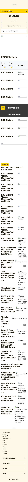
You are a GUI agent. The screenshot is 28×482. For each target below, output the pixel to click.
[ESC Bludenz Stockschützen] (22, 241)
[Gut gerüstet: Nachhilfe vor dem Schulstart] (21, 310)
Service (4, 468)
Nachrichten (6, 432)
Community (6, 463)
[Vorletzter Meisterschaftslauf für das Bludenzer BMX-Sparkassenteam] (21, 414)
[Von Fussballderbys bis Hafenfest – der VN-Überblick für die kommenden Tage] (22, 277)
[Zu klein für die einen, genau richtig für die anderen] (22, 299)
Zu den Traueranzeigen (14, 114)
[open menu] (26, 11)
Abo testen (5, 11)
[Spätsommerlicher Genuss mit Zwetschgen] (21, 264)
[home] (14, 11)
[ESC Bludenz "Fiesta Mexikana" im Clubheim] (22, 176)
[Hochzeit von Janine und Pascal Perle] (14, 152)
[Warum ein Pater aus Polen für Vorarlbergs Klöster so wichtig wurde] (22, 252)
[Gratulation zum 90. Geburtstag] (22, 290)
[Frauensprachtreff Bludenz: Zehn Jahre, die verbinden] (21, 376)
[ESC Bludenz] (14, 44)
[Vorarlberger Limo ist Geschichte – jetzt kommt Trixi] (22, 355)
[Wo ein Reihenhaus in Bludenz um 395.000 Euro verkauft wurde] (22, 343)
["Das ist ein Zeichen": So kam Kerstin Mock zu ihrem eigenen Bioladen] (19, 321)
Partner (4, 473)
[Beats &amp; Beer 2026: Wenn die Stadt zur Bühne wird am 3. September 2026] (22, 333)
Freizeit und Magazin (8, 458)
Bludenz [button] (13, 21)
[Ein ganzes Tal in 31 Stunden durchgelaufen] (22, 400)
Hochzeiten (5, 164)
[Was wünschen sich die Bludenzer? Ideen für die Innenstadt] (22, 387)
